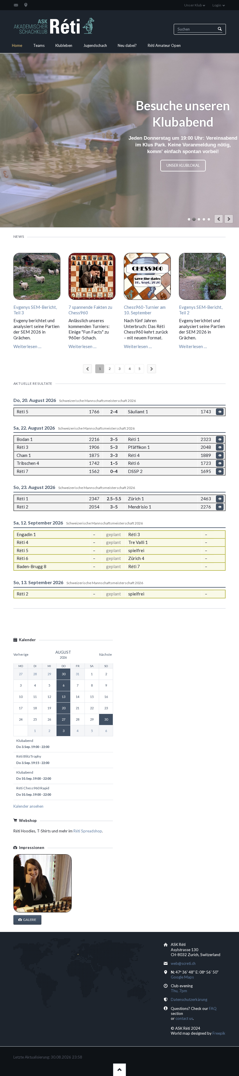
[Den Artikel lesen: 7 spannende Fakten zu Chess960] (91, 276)
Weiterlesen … (27, 346)
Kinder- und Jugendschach (204, 219)
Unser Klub (193, 5)
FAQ (213, 1008)
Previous (87, 368)
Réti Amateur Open (209, 219)
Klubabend (194, 219)
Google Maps (182, 977)
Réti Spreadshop (87, 831)
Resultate (199, 219)
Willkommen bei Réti (189, 219)
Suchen (220, 29)
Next (151, 368)
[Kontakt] (16, 5)
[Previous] (218, 219)
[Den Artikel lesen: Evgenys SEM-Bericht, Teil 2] (202, 276)
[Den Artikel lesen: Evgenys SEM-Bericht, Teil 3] (36, 276)
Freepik (218, 1033)
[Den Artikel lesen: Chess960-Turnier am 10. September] (147, 276)
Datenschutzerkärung (189, 999)
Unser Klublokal (183, 165)
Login (216, 5)
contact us (184, 1018)
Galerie (29, 919)
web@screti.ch (183, 963)
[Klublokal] (26, 5)
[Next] (228, 219)
